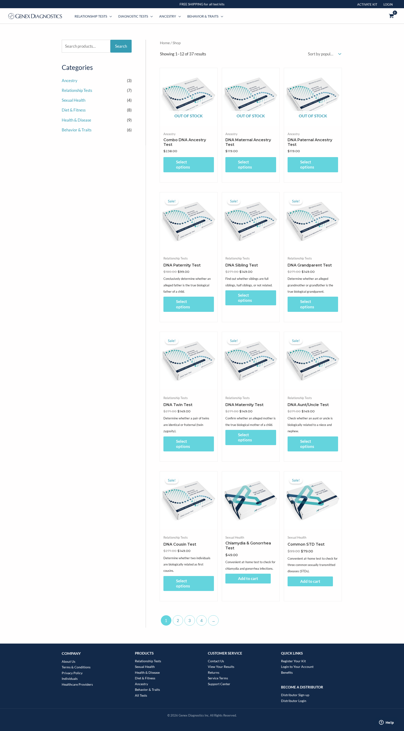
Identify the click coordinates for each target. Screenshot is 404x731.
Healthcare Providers (77, 684)
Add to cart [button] (248, 578)
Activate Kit (367, 4)
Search (121, 46)
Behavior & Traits (202, 16)
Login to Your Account (297, 667)
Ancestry (167, 16)
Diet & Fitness (74, 110)
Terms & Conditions (76, 667)
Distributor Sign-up (295, 695)
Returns (213, 672)
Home (165, 43)
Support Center (219, 684)
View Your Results (221, 667)
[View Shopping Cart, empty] (391, 16)
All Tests (141, 695)
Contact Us (216, 661)
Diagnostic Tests (133, 16)
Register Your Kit (293, 661)
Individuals (70, 679)
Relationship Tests (91, 16)
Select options (183, 164)
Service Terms (218, 678)
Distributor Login (293, 701)
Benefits (287, 672)
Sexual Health (73, 100)
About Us (68, 661)
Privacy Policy (72, 673)
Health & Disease (76, 120)
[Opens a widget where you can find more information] (386, 723)
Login (388, 4)
